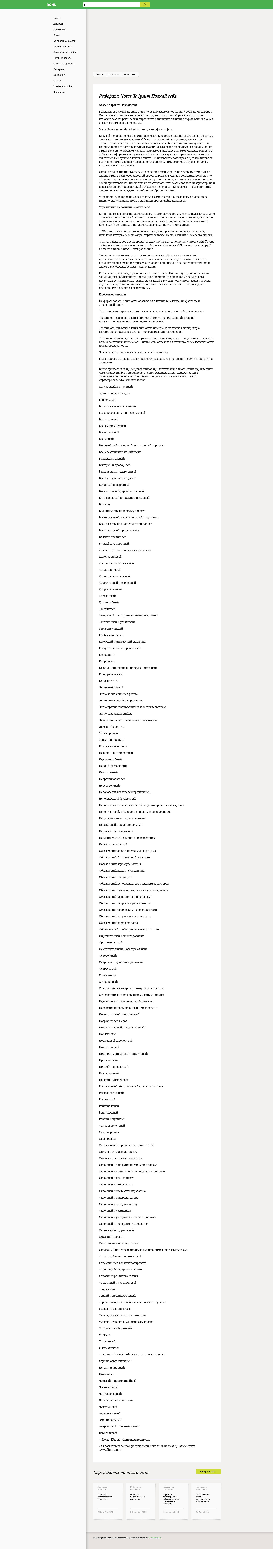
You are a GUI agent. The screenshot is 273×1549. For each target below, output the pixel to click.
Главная (99, 74)
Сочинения (59, 75)
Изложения (59, 29)
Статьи (57, 80)
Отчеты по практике (63, 63)
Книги (56, 35)
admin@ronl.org (155, 1538)
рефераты (114, 74)
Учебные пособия (62, 86)
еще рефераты (208, 1471)
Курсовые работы (62, 46)
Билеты (57, 18)
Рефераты (59, 69)
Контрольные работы (64, 41)
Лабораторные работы (65, 52)
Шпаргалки (59, 92)
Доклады (58, 24)
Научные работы (62, 58)
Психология (129, 74)
